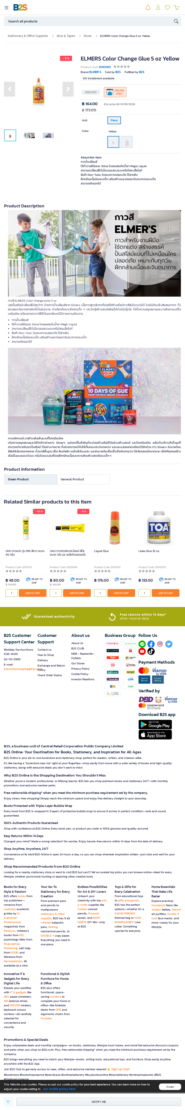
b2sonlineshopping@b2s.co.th (23, 669)
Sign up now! (120, 1069)
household (158, 905)
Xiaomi (176, 909)
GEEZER (15, 1005)
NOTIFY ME (99, 1102)
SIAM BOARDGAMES (128, 920)
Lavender (9, 909)
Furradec (46, 1018)
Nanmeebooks (13, 961)
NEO (6, 996)
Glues (88, 36)
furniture (55, 996)
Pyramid (93, 913)
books (22, 896)
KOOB (14, 952)
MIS (21, 935)
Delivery (43, 660)
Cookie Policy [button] (79, 674)
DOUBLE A (47, 935)
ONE (58, 1010)
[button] (9, 89)
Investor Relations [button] (82, 679)
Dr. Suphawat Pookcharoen (12, 917)
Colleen (82, 909)
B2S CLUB (77, 648)
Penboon (9, 931)
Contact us (45, 649)
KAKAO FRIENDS (125, 913)
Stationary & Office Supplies (28, 36)
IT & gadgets (18, 992)
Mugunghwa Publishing (12, 946)
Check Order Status (50, 675)
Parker (47, 922)
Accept (170, 1087)
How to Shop (46, 655)
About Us (77, 643)
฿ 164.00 (90, 104)
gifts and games (128, 900)
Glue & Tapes (66, 36)
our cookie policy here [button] (59, 1089)
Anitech (156, 909)
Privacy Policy (80, 669)
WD (6, 1001)
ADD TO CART (32, 593)
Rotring (53, 927)
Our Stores (78, 663)
